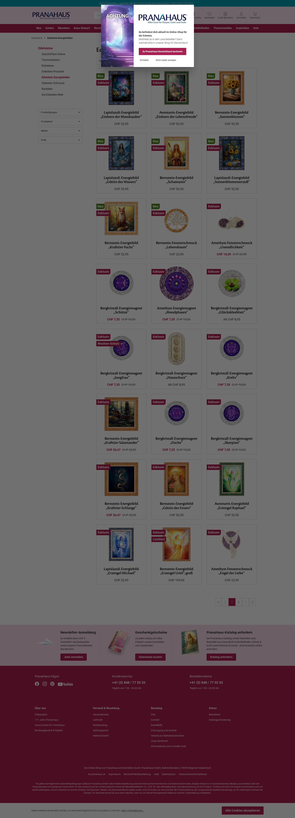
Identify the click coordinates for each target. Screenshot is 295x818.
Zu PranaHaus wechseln (162, 51)
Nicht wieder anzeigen (166, 60)
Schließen (144, 60)
